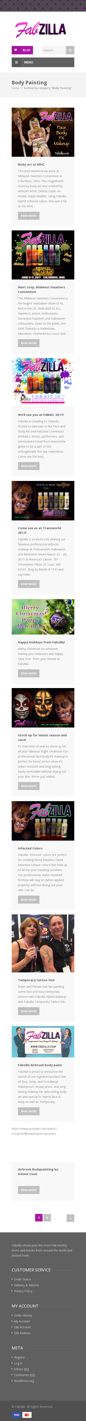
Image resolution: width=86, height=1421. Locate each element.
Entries (21, 1369)
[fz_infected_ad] (43, 821)
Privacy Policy (23, 1291)
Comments (24, 1375)
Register (19, 1357)
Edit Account (22, 1327)
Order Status (22, 1279)
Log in (18, 1363)
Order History (23, 1315)
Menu (28, 62)
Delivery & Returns (26, 1285)
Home (15, 88)
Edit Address (22, 1333)
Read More (29, 216)
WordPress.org (24, 1381)
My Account (22, 1321)
